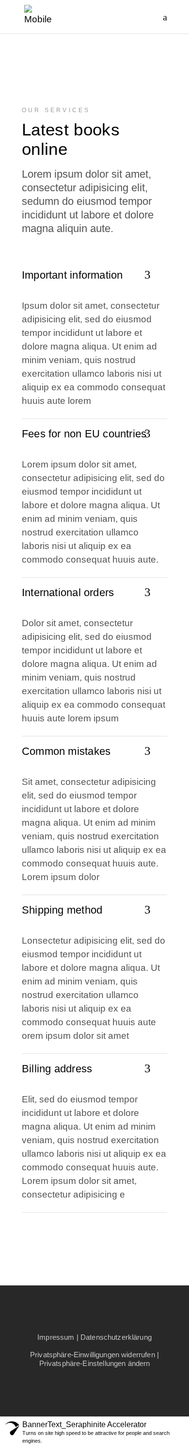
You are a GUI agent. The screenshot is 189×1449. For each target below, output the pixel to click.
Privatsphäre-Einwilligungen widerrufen (92, 1354)
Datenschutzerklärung (116, 1337)
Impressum (55, 1337)
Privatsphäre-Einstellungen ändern (94, 1363)
